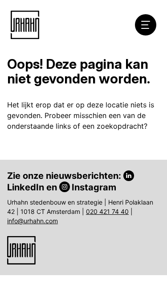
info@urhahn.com (32, 221)
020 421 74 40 (107, 211)
